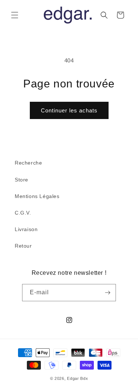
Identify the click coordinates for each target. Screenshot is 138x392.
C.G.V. (23, 213)
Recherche (28, 163)
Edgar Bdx (77, 378)
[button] (15, 15)
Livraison (26, 229)
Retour (23, 246)
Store (21, 180)
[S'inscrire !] (107, 292)
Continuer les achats (69, 110)
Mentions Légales (37, 196)
